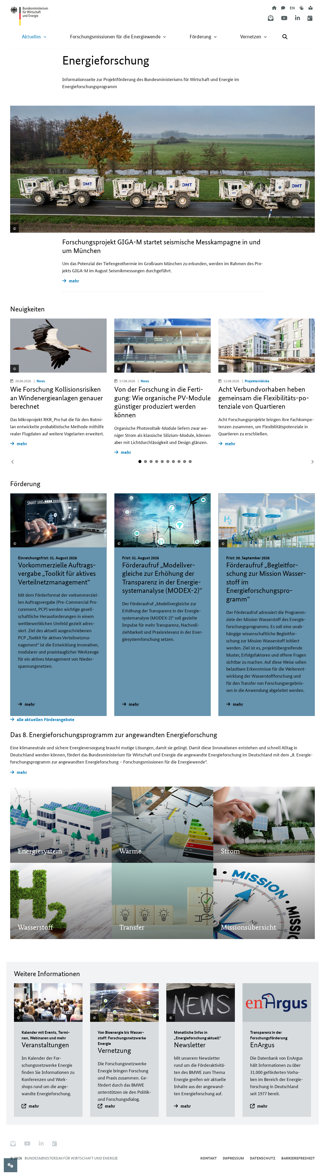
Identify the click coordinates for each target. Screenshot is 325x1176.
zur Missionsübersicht (248, 913)
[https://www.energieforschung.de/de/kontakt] (283, 7)
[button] (34, 36)
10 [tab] (190, 461)
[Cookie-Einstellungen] (10, 1165)
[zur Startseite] (274, 7)
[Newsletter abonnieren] (270, 18)
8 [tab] (179, 461)
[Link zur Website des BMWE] (29, 13)
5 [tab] (162, 461)
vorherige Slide (12, 461)
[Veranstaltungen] (310, 18)
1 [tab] (139, 461)
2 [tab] (145, 461)
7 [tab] (173, 461)
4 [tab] (156, 461)
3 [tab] (151, 461)
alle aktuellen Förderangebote (45, 719)
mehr (74, 281)
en (292, 8)
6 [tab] (167, 461)
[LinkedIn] (297, 18)
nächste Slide (312, 461)
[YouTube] (284, 18)
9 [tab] (184, 461)
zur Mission (35, 837)
